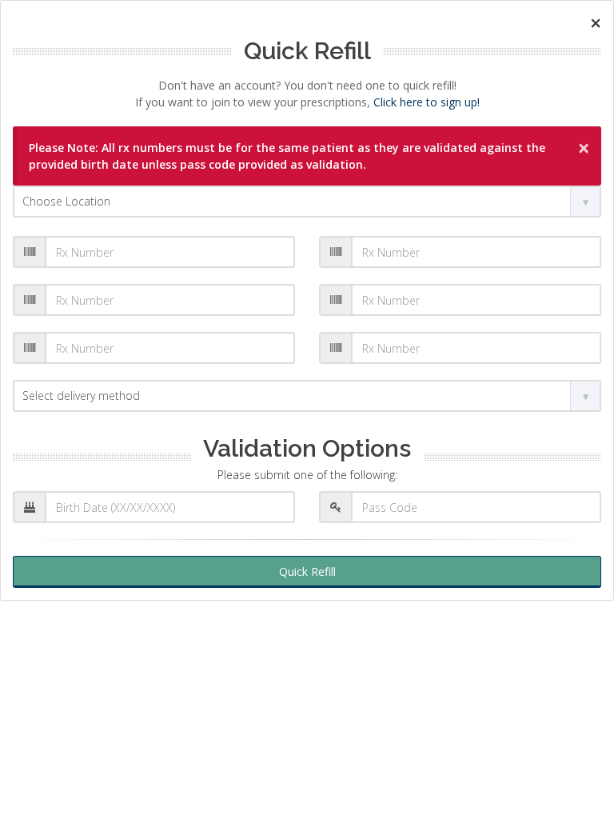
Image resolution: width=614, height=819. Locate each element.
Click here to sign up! (426, 102)
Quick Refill (307, 571)
